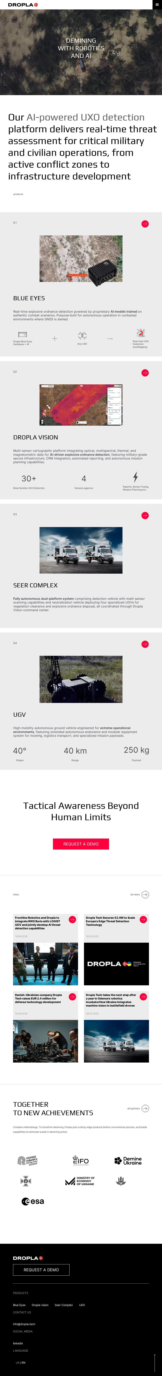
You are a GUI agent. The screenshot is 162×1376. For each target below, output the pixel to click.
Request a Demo (81, 844)
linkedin (18, 1343)
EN (23, 1362)
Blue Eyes (19, 1305)
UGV (82, 1305)
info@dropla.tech (24, 1324)
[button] (157, 4)
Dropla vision (40, 1305)
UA (18, 1362)
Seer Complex (64, 1305)
